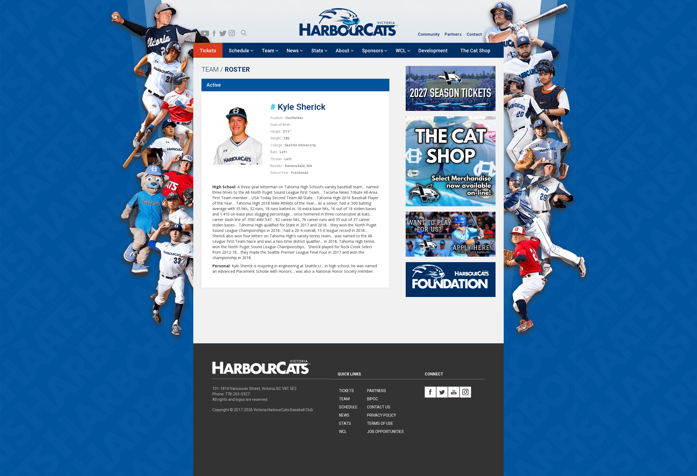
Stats (345, 423)
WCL (343, 431)
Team (344, 399)
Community (428, 34)
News (344, 415)
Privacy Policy (381, 415)
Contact (474, 34)
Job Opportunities (385, 431)
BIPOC (372, 399)
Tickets (346, 391)
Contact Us (378, 407)
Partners (453, 34)
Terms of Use (380, 423)
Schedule (348, 407)
